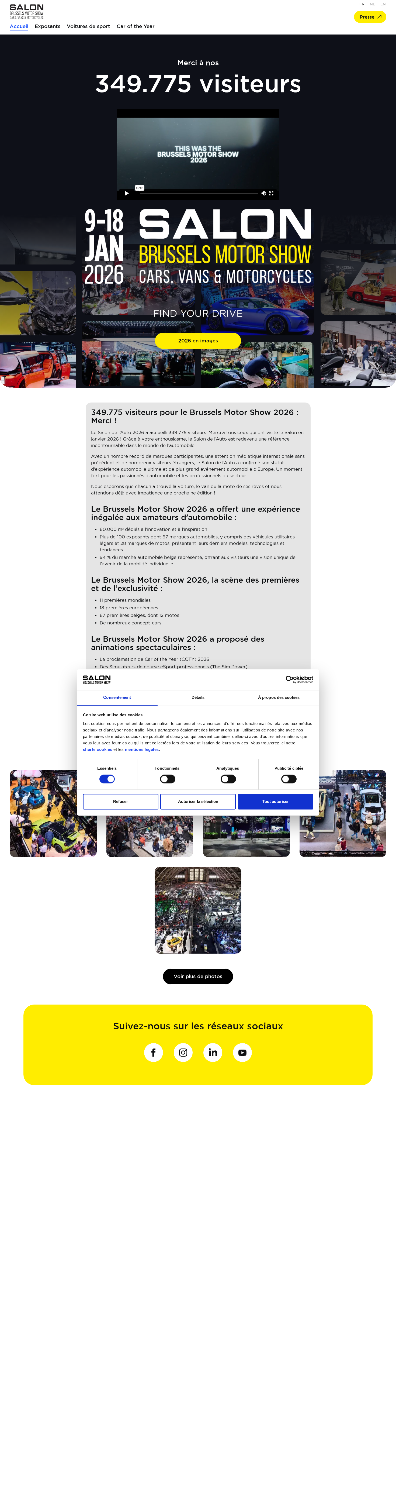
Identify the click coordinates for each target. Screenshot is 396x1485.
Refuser (120, 801)
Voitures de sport (88, 26)
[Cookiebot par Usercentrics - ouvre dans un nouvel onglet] (289, 680)
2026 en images (198, 340)
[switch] (167, 779)
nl (372, 4)
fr (361, 4)
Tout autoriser (275, 801)
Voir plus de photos (198, 976)
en (383, 4)
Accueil (19, 26)
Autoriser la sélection (198, 801)
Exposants (47, 26)
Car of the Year (136, 26)
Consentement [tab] (117, 697)
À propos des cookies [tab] (279, 697)
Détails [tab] (198, 697)
